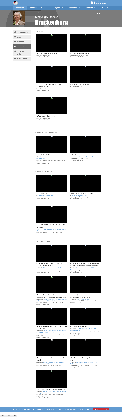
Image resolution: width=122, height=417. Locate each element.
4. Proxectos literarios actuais (80, 84)
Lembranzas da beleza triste (45, 195)
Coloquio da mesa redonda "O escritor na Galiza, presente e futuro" (50, 264)
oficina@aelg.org (83, 409)
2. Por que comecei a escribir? (80, 53)
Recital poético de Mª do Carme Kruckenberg (51, 389)
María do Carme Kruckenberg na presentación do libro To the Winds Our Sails (51, 296)
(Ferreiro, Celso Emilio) (87, 156)
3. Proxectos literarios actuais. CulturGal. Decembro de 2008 (50, 86)
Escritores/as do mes (38, 8)
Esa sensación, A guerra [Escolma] (81, 193)
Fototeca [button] (89, 8)
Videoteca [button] (73, 8)
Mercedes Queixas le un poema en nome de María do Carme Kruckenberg (85, 296)
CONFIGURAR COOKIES (8, 416)
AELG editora (58, 8)
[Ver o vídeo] (51, 144)
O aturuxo (73, 154)
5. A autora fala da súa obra (45, 116)
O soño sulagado (76, 156)
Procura (105, 8)
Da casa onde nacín (43, 193)
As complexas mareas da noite (79, 195)
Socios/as (20, 8)
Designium (42, 156)
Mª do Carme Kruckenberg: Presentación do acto (85, 359)
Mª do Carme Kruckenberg (79, 326)
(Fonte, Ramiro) (40, 158)
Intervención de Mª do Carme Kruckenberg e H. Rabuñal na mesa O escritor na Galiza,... (85, 264)
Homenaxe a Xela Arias (82, 299)
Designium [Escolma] (43, 154)
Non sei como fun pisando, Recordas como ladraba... (50, 226)
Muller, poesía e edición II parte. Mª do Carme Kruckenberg (51, 327)
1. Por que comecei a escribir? (46, 53)
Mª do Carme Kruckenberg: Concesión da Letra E (50, 359)
